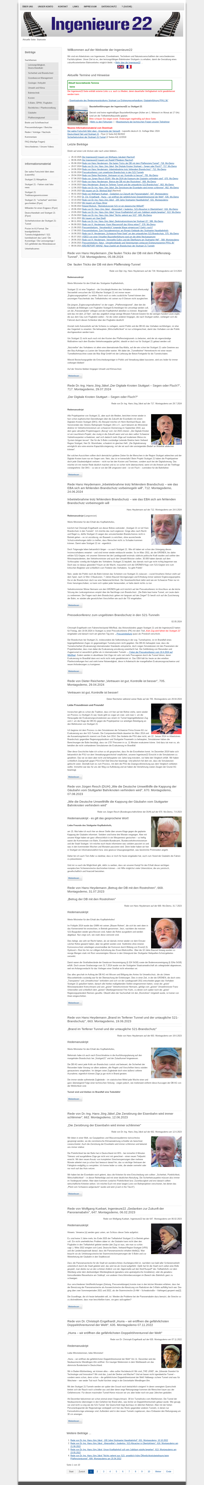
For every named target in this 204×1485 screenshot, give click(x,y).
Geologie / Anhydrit (37, 83)
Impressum (90, 6)
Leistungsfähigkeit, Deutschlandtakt (36, 66)
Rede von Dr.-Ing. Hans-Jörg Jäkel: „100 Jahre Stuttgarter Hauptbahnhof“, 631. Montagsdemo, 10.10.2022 (119, 1440)
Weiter (158, 1471)
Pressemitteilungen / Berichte (38, 127)
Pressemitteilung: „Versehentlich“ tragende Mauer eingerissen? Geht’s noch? (117, 227)
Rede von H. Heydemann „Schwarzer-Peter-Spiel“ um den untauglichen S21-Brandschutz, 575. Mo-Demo (130, 233)
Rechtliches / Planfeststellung (42, 108)
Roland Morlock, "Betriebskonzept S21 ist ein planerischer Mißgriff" (113, 206)
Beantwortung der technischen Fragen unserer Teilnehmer (143, 122)
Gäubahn (32, 113)
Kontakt (63, 6)
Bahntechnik (34, 93)
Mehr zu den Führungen (101, 122)
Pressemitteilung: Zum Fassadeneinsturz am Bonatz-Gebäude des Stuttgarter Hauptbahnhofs (125, 230)
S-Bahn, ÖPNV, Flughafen (40, 103)
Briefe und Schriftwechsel (36, 122)
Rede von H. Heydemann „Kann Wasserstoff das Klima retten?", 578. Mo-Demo (119, 224)
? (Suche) (127, 6)
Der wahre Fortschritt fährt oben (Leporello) (39, 173)
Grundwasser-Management (40, 78)
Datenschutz (109, 6)
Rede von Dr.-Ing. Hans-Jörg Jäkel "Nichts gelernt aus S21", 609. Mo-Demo (117, 215)
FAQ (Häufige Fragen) (35, 142)
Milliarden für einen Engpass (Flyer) (41, 208)
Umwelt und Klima (36, 88)
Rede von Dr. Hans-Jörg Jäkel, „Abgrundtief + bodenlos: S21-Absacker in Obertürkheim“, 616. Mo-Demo (130, 209)
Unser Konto (45, 6)
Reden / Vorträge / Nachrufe (38, 132)
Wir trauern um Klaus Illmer (94, 203)
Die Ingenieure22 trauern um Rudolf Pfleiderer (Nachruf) (107, 160)
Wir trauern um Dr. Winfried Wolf (97, 190)
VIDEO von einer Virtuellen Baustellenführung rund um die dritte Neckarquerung (118, 237)
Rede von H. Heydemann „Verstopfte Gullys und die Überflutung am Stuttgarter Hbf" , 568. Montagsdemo (130, 240)
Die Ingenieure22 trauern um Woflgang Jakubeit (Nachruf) (108, 157)
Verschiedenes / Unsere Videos (39, 146)
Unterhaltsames (32, 248)
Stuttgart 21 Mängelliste (36, 179)
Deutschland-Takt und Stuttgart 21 (83, 134)
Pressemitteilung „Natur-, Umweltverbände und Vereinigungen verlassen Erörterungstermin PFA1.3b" (128, 243)
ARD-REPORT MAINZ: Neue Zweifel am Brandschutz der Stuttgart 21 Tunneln (118, 246)
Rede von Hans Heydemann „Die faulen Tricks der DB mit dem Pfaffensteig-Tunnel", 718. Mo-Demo (128, 163)
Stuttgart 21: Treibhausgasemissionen (36, 193)
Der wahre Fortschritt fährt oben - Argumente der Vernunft (93, 131)
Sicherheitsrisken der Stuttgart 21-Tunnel (40, 222)
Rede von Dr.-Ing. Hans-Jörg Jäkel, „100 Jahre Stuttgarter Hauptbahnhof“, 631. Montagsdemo (125, 200)
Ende (168, 1471)
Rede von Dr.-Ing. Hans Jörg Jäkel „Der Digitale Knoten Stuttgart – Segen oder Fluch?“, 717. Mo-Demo (129, 166)
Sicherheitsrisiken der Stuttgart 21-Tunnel (86, 137)
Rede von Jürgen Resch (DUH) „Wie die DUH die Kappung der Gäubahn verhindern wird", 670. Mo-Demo (130, 178)
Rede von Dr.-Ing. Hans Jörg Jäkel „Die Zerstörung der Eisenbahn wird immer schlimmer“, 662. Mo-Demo (130, 187)
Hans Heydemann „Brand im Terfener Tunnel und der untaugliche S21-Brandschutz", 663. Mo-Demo (128, 184)
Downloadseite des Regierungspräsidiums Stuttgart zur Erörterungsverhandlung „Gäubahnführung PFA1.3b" (118, 100)
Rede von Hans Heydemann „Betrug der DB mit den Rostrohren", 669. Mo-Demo (119, 181)
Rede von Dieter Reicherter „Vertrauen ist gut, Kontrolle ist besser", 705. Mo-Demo (120, 175)
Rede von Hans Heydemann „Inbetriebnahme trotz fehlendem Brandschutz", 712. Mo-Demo (124, 169)
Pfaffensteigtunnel (36, 117)
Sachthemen (30, 60)
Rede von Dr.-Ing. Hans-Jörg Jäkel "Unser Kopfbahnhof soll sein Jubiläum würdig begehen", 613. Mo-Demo (131, 212)
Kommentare (31, 137)
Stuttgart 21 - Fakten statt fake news (39, 186)
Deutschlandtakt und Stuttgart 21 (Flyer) (40, 214)
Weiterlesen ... (75, 376)
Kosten (31, 98)
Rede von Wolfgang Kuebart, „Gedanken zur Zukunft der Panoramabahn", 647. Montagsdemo (125, 194)
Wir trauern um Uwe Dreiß (94, 218)
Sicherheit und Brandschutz (41, 73)
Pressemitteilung (124, 634)
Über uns (27, 6)
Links (76, 6)
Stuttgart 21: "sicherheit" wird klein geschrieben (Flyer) (41, 201)
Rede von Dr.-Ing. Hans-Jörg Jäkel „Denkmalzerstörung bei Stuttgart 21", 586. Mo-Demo (122, 221)
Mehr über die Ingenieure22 (127, 62)
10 (149, 1471)
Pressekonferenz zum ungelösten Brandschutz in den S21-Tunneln (113, 172)
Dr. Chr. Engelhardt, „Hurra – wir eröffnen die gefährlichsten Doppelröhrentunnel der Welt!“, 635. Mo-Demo (130, 197)
